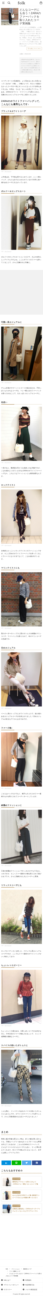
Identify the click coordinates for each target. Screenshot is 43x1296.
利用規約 (28, 1280)
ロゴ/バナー (7, 1289)
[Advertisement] (21, 292)
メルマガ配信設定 (31, 1289)
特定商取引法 (29, 1285)
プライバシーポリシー (11, 1285)
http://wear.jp (8, 171)
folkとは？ (7, 1280)
